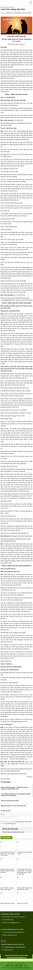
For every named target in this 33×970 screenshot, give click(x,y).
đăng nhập (11, 832)
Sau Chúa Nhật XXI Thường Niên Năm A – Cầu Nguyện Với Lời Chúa (7, 853)
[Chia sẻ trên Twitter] (7, 817)
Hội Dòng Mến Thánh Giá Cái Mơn (22, 13)
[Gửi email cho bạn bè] (10, 817)
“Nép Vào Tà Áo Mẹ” (22, 903)
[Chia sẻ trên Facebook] (5, 817)
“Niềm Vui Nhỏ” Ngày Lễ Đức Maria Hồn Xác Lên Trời (24, 888)
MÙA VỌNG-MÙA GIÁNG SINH (7, 7)
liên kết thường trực (11, 823)
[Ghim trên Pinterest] (13, 817)
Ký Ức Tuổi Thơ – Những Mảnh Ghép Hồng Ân (7, 888)
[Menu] (2, 3)
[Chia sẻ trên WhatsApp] (2, 817)
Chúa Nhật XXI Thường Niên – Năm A (24, 852)
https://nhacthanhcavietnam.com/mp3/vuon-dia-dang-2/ (16, 123)
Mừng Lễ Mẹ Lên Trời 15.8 (7, 903)
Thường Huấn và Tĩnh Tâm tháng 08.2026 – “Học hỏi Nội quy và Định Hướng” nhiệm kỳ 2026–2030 (24, 872)
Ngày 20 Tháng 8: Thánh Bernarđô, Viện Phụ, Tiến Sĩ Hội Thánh (7, 871)
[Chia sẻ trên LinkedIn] (16, 817)
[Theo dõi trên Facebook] (2, 941)
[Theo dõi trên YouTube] (5, 941)
